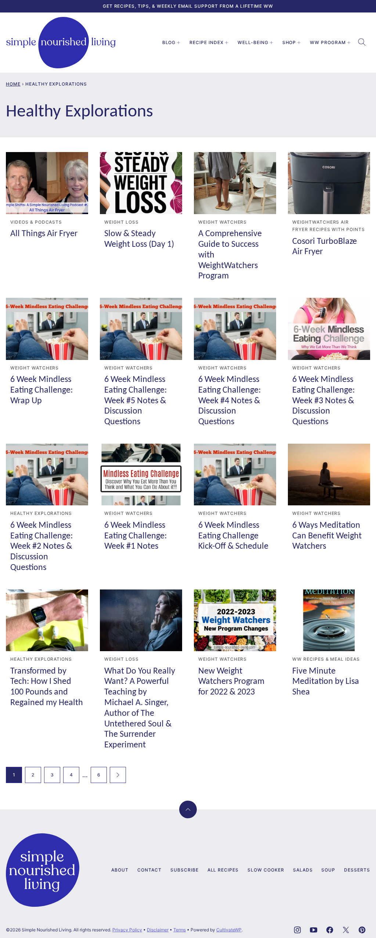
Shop (289, 42)
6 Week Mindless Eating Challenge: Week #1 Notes (135, 536)
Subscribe (184, 870)
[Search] (362, 42)
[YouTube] (314, 930)
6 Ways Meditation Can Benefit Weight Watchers (327, 536)
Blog (169, 42)
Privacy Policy (127, 929)
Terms (179, 929)
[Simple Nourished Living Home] (61, 42)
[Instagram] (297, 930)
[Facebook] (330, 930)
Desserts (357, 870)
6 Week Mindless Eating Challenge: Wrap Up (41, 390)
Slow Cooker (265, 870)
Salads (303, 870)
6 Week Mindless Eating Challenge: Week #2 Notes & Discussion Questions (41, 546)
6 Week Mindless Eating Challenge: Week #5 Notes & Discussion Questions (135, 400)
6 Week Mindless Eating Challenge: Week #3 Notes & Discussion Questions (323, 400)
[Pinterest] (362, 930)
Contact (149, 870)
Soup (328, 870)
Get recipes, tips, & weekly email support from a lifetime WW (188, 6)
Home (13, 84)
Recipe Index (206, 42)
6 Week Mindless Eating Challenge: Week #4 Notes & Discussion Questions (229, 400)
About (120, 870)
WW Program (328, 42)
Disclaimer (158, 929)
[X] (346, 930)
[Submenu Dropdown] (178, 42)
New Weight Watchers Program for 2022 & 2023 (231, 682)
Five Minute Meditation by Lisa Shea (325, 682)
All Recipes (223, 870)
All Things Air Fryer (43, 234)
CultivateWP (229, 929)
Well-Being (253, 42)
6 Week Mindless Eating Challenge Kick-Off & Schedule (233, 536)
